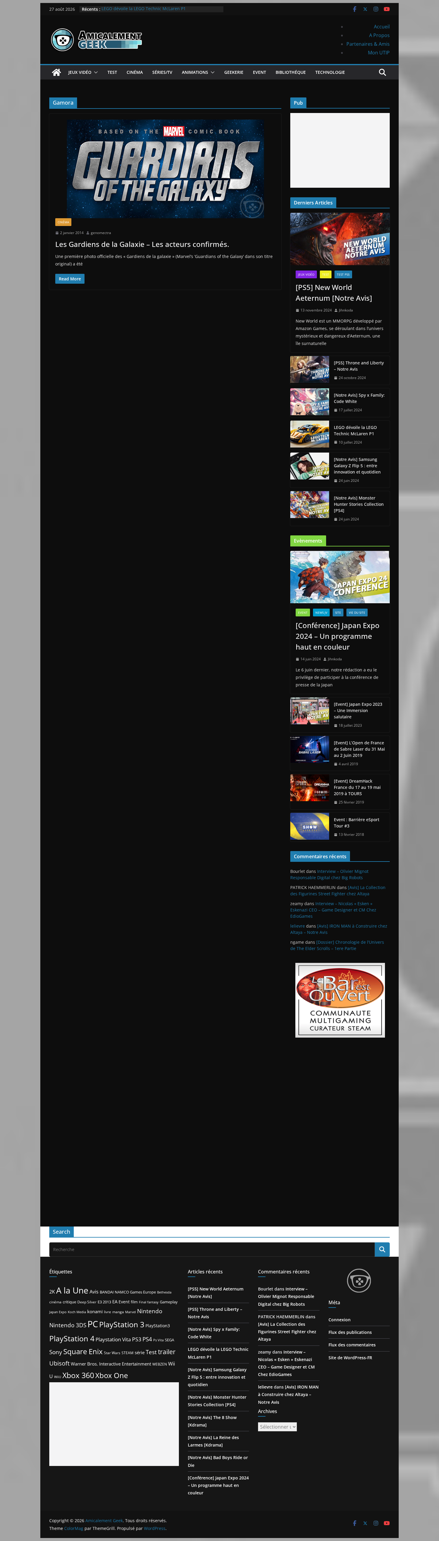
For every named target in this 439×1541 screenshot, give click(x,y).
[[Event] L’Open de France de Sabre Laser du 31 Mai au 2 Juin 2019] (309, 753)
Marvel (130, 1312)
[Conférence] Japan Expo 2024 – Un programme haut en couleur (338, 636)
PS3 (136, 1339)
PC (93, 1324)
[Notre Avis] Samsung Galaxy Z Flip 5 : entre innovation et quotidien (357, 465)
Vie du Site (357, 612)
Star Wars (112, 1352)
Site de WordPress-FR (350, 1357)
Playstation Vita (113, 1339)
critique (69, 1302)
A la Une (72, 1290)
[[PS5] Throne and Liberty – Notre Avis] (309, 370)
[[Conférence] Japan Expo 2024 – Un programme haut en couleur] (340, 577)
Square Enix (83, 1351)
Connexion (340, 1319)
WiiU (57, 1376)
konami (95, 1311)
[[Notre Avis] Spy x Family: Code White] (309, 402)
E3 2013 (104, 1302)
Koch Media (77, 1312)
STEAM (127, 1352)
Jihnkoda (346, 310)
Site (338, 612)
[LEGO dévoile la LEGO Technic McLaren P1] (309, 435)
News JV (321, 612)
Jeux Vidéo (79, 72)
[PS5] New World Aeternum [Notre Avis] (334, 292)
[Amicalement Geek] (56, 72)
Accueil (382, 26)
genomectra (101, 232)
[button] (94, 72)
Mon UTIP (379, 52)
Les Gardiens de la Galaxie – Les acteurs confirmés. (142, 244)
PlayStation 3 (121, 1324)
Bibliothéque (291, 72)
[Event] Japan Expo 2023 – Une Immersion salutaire (358, 710)
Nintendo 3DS (67, 1325)
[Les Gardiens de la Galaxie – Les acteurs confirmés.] (165, 169)
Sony (55, 1352)
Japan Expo (58, 1312)
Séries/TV (162, 72)
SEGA (169, 1340)
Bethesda (164, 1292)
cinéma (55, 1302)
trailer (167, 1352)
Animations (195, 72)
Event (259, 72)
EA (114, 1302)
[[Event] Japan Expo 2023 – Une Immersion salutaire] (309, 714)
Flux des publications (350, 1332)
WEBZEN (159, 1364)
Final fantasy (149, 1302)
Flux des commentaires (352, 1345)
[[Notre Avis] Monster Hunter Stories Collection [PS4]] (309, 508)
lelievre (297, 926)
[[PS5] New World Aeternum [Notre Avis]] (340, 239)
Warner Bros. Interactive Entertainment (111, 1363)
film (134, 1302)
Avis (94, 1291)
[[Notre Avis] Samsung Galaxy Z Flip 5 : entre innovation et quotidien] (309, 470)
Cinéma (135, 72)
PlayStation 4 (71, 1338)
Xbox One (111, 1375)
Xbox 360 (78, 1375)
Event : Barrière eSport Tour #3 (356, 823)
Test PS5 (343, 274)
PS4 (147, 1339)
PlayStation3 (157, 1325)
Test (112, 72)
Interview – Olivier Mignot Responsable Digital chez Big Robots (286, 1296)
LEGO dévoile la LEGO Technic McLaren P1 (144, 9)
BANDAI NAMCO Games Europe (128, 1292)
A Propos (379, 35)
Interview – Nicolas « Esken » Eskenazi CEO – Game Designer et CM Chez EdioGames (333, 910)
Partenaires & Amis (368, 44)
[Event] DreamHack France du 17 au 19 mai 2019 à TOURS (357, 787)
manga (118, 1311)
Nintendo (149, 1311)
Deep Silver (86, 1301)
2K (52, 1291)
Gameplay (169, 1302)
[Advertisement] (340, 150)
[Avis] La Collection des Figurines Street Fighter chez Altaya (287, 1331)
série (140, 1352)
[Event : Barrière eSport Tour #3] (309, 827)
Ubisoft (59, 1363)
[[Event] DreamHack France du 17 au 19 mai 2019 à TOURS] (309, 791)
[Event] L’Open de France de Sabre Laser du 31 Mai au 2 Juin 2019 (359, 749)
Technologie (330, 72)
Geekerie (233, 72)
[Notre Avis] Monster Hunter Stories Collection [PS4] (359, 504)
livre (107, 1311)
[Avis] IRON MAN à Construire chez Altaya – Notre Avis (288, 1394)
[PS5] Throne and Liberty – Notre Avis (359, 366)
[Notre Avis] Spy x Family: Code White (359, 398)
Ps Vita (158, 1340)
